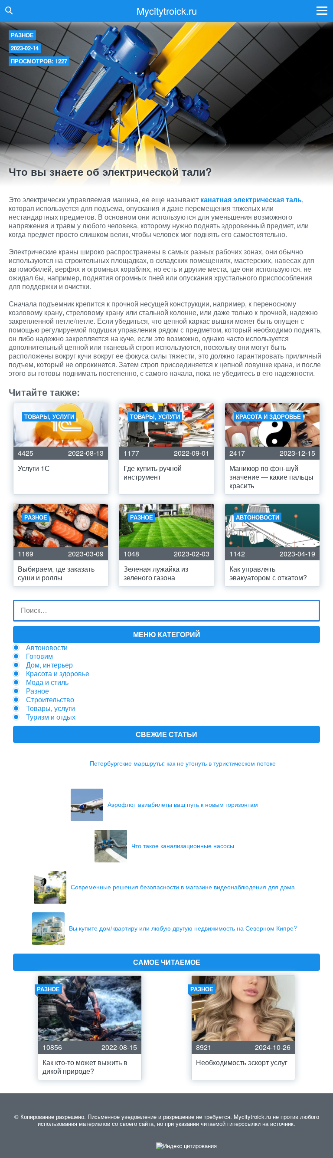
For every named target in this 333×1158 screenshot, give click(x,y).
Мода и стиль (47, 682)
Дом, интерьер (49, 665)
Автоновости (47, 647)
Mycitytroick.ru (167, 10)
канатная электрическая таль (251, 199)
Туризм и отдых (50, 717)
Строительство (50, 699)
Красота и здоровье (57, 673)
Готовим (39, 656)
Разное (22, 35)
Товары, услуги (50, 708)
